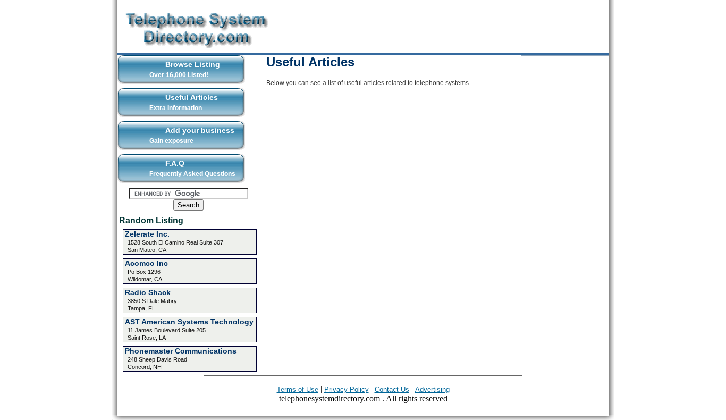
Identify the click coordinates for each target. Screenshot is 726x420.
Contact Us (392, 389)
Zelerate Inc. (147, 234)
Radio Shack (148, 292)
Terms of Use (297, 389)
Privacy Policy (346, 389)
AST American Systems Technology (189, 321)
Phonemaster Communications (181, 351)
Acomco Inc (146, 263)
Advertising (432, 389)
